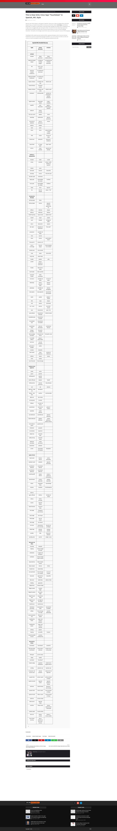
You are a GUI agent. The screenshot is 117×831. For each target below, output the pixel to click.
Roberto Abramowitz (51, 736)
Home (28, 11)
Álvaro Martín (31, 11)
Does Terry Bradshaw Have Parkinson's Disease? (36, 811)
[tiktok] (85, 15)
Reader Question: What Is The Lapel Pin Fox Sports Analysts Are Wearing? (38, 816)
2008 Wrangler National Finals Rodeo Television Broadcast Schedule (83, 37)
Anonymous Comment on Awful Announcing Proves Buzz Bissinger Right (83, 25)
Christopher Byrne (41, 751)
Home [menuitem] (43, 4)
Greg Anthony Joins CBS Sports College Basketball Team (83, 31)
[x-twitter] (73, 15)
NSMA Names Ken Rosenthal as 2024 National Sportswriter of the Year (38, 822)
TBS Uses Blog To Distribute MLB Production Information (82, 824)
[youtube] (77, 15)
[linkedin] (81, 15)
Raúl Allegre (45, 736)
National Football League (36, 736)
